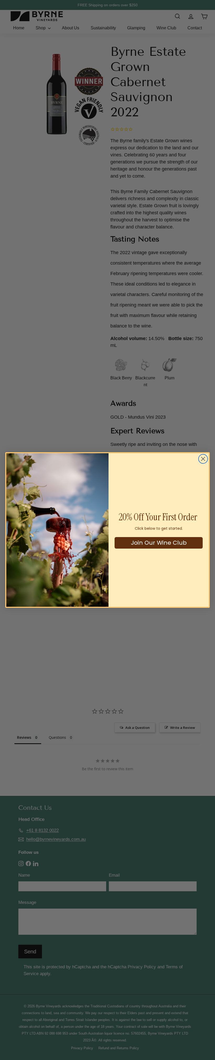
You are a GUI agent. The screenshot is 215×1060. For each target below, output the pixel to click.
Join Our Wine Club (159, 543)
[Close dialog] (203, 458)
